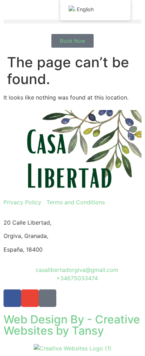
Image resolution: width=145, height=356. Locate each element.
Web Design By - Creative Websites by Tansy (72, 325)
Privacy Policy (22, 202)
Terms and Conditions (75, 202)
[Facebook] (12, 298)
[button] (72, 21)
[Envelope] (30, 298)
